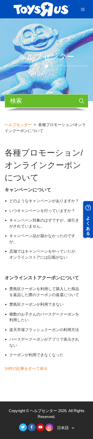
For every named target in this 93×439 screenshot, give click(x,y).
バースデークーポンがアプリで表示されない (44, 342)
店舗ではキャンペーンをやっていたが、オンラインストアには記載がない (44, 254)
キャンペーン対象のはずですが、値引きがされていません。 (44, 223)
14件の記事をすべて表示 (26, 368)
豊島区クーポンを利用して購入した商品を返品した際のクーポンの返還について (44, 292)
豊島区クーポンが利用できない (36, 304)
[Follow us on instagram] (49, 427)
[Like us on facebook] (32, 427)
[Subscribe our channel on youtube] (40, 427)
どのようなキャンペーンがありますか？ (44, 201)
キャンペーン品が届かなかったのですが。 (42, 238)
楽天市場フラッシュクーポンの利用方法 (44, 329)
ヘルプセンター (18, 124)
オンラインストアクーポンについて (42, 277)
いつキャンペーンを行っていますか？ (42, 210)
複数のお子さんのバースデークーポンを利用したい (44, 317)
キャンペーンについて (28, 189)
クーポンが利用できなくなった (36, 355)
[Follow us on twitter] (23, 427)
